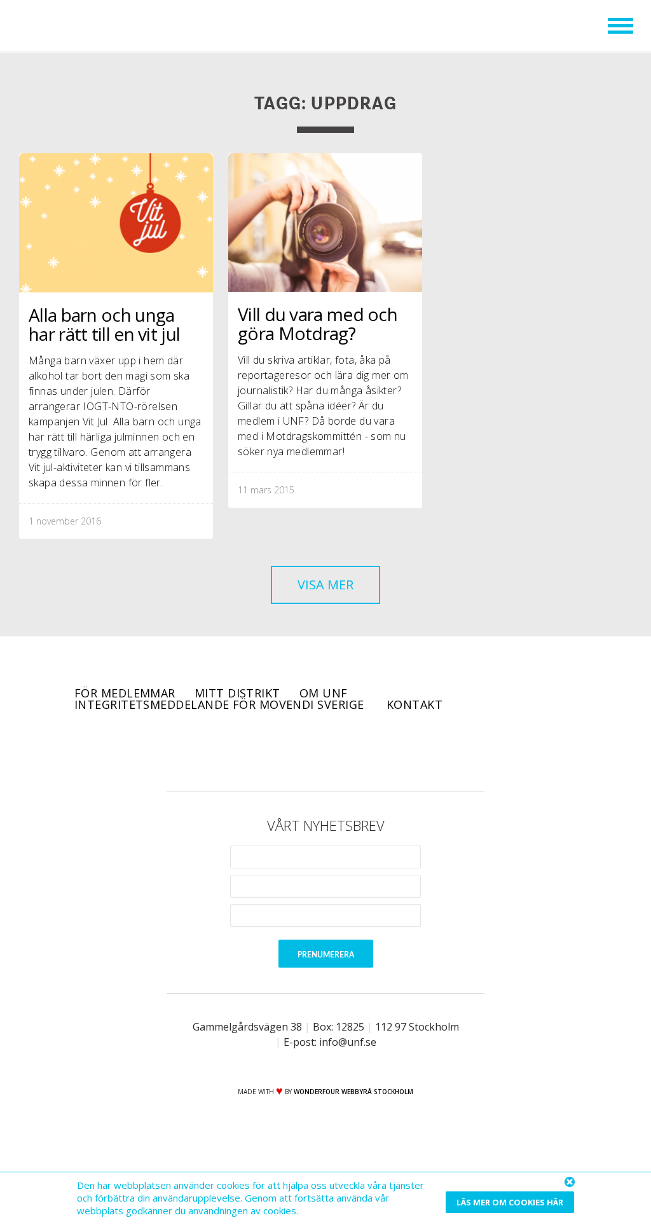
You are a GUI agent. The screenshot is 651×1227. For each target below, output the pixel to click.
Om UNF (323, 693)
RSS (378, 750)
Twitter (307, 750)
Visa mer (325, 584)
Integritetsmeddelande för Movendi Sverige (220, 704)
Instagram (343, 750)
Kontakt (414, 704)
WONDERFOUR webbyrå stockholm (353, 1091)
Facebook (272, 750)
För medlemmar (124, 693)
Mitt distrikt (237, 693)
